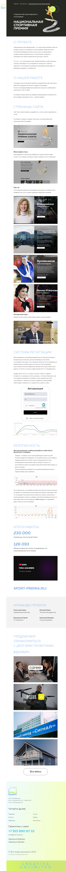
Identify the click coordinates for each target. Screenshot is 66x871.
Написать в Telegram (16, 842)
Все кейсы (35, 771)
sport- (30, 588)
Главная (16, 4)
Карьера (11, 820)
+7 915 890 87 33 (21, 831)
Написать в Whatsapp (16, 839)
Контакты (36, 820)
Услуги (11, 817)
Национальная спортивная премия (39, 4)
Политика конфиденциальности (18, 854)
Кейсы (35, 817)
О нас (35, 814)
